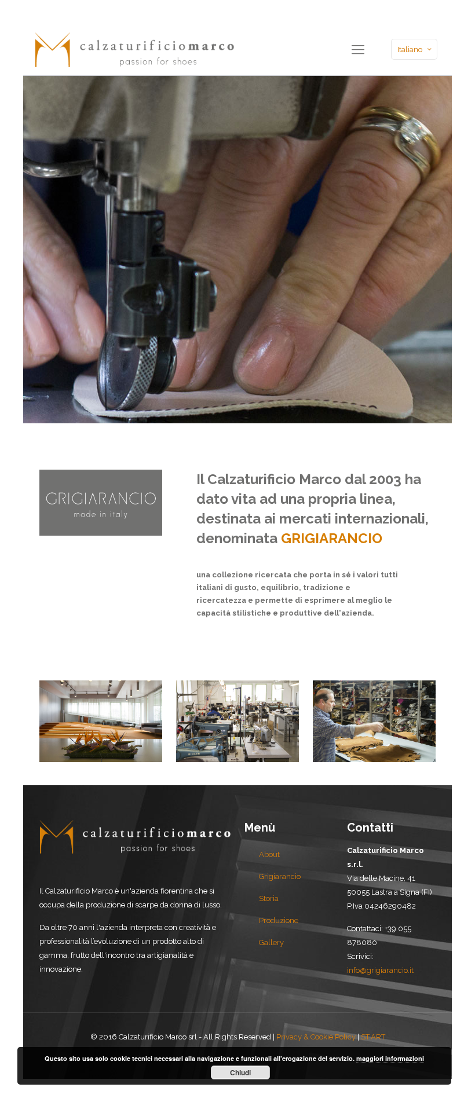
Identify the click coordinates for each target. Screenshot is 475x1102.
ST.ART (373, 1037)
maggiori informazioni (390, 1058)
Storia (269, 898)
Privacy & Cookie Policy (316, 1037)
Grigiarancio (280, 876)
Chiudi (240, 1072)
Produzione (278, 920)
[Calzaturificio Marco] (134, 49)
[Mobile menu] (358, 49)
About (269, 854)
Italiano (409, 49)
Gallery (271, 942)
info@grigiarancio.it (380, 970)
